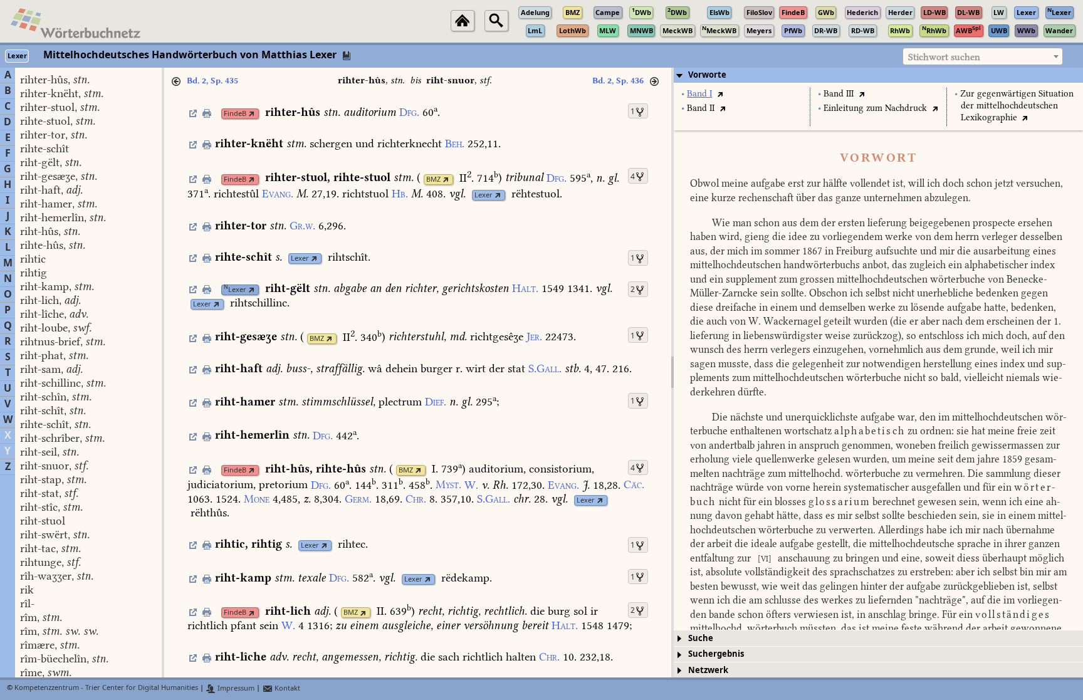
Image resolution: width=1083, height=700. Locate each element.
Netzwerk (708, 670)
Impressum (235, 688)
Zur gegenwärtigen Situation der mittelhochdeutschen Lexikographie (1017, 105)
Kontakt (286, 688)
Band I (699, 93)
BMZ (433, 179)
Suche (700, 638)
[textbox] (982, 57)
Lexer (483, 195)
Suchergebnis (716, 654)
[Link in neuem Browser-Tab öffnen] (251, 113)
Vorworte (707, 75)
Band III (839, 93)
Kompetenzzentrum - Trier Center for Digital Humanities (106, 688)
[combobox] (983, 56)
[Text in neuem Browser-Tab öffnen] (719, 93)
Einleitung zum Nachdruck (875, 108)
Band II (700, 108)
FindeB (235, 113)
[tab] (878, 75)
